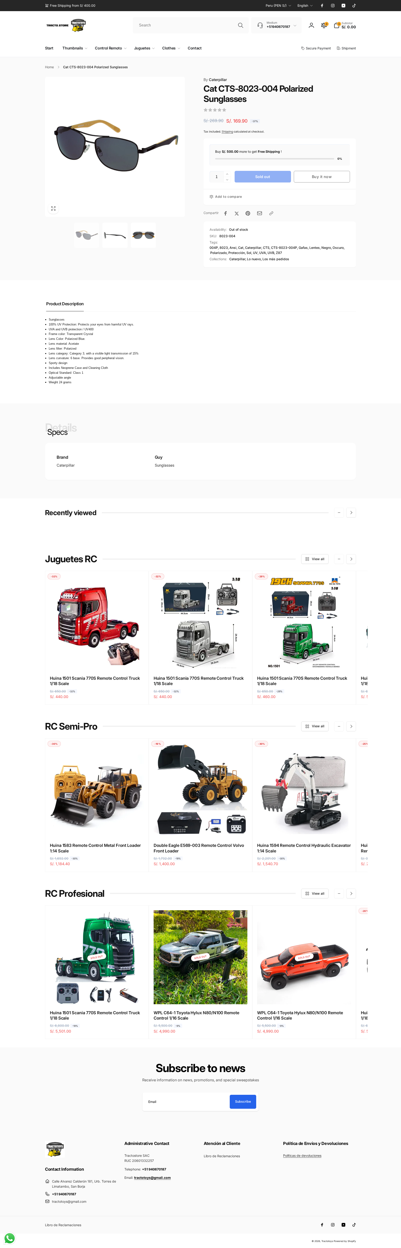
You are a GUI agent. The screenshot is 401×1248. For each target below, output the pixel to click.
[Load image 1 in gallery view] (86, 235)
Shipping (227, 131)
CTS (266, 248)
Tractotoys (327, 1241)
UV (255, 253)
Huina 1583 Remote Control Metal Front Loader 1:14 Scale (95, 848)
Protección (236, 253)
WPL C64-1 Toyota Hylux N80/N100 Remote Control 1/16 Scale (196, 1015)
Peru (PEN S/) (276, 5)
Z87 (279, 253)
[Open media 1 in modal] (115, 147)
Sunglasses (164, 465)
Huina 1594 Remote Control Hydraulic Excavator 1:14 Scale (304, 848)
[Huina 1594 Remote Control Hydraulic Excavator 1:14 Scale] (304, 828)
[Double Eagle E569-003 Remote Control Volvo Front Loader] (201, 828)
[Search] (240, 25)
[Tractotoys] (55, 1156)
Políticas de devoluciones (302, 1155)
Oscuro (338, 248)
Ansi (233, 248)
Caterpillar (215, 79)
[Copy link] (271, 213)
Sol (248, 253)
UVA (262, 253)
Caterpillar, (237, 259)
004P (214, 248)
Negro (326, 248)
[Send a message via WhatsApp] (9, 1238)
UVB (271, 253)
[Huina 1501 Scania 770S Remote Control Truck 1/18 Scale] (97, 661)
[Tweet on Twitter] (236, 213)
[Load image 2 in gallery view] (115, 235)
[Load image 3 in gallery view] (143, 235)
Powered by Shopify (345, 1241)
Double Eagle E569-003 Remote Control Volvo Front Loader (199, 848)
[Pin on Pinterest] (248, 213)
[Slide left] (339, 512)
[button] (345, 25)
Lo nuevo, (254, 259)
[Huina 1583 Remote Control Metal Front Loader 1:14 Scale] (97, 828)
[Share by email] (259, 213)
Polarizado (218, 253)
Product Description (65, 303)
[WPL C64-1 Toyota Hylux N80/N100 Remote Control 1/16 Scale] (201, 996)
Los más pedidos (275, 259)
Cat (240, 248)
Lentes (314, 248)
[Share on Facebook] (225, 213)
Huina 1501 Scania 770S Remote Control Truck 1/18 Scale (95, 681)
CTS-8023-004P (284, 248)
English (303, 5)
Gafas (303, 248)
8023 (224, 248)
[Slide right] (351, 512)
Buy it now (322, 176)
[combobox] (191, 25)
